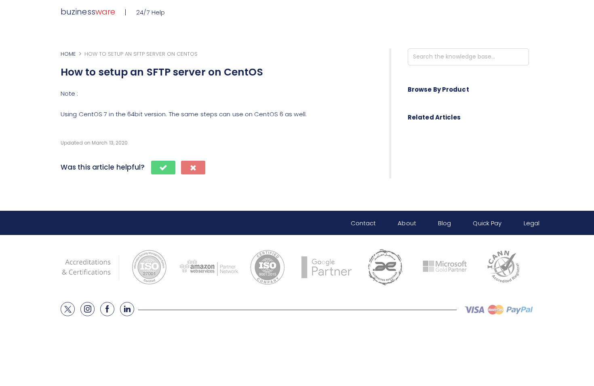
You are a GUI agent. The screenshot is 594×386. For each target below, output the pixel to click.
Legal (532, 223)
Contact (363, 223)
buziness (88, 11)
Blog (444, 223)
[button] (163, 167)
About (407, 223)
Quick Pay (487, 223)
